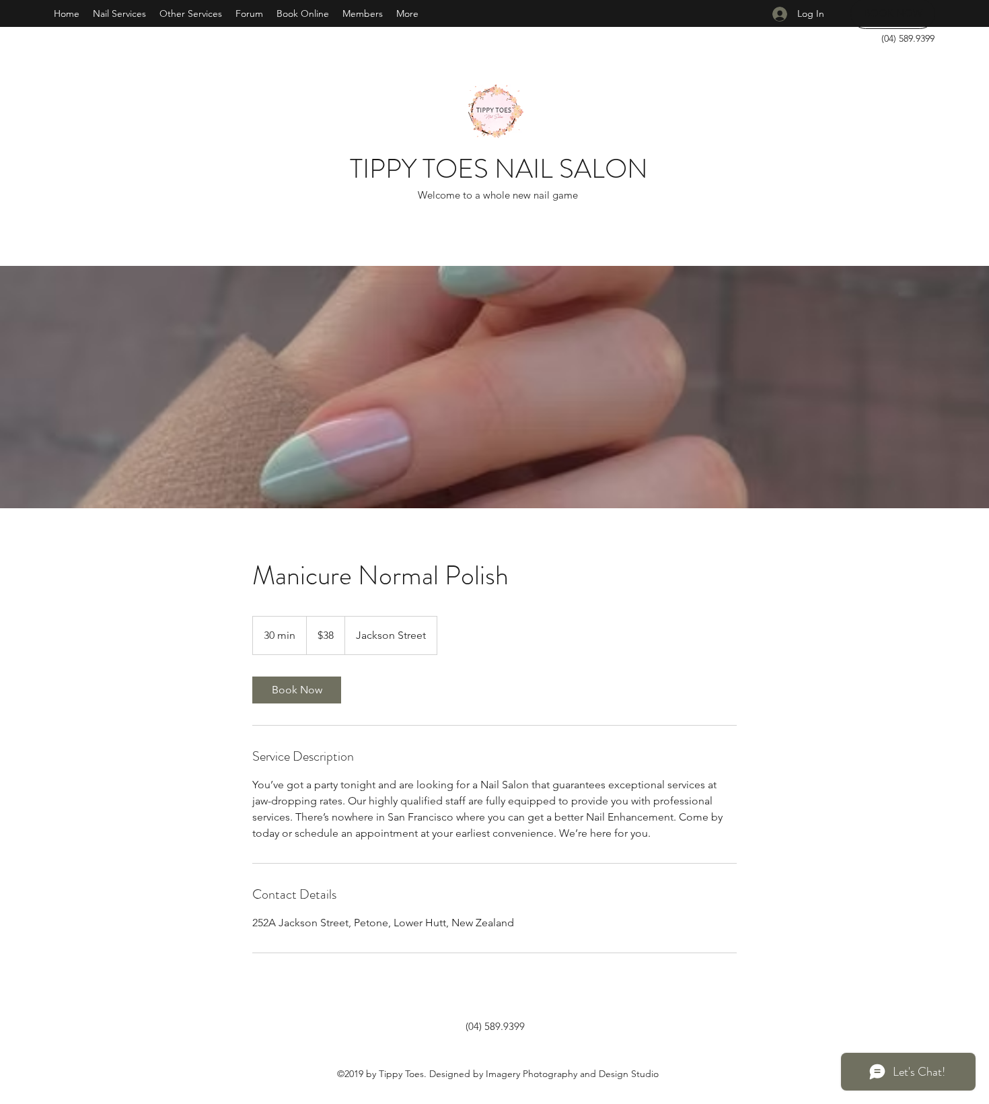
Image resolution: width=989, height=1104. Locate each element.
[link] (296, 690)
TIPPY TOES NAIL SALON (499, 168)
